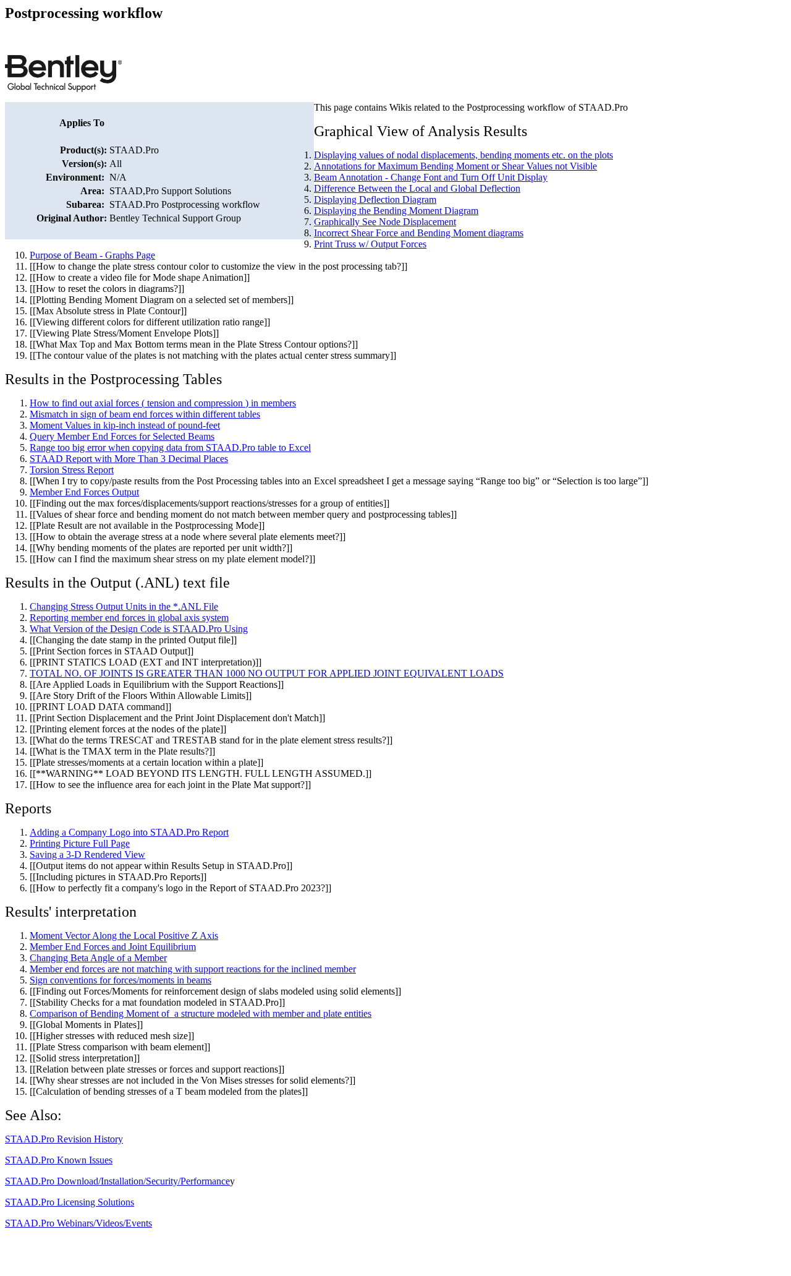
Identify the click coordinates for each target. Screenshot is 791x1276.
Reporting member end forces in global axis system (129, 617)
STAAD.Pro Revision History (64, 1139)
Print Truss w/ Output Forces (370, 244)
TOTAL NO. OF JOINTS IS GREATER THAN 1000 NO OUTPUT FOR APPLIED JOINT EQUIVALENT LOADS (267, 673)
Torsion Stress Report (72, 470)
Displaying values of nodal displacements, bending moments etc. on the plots (463, 155)
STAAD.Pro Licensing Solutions (69, 1202)
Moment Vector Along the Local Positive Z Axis (124, 935)
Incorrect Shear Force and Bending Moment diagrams (418, 233)
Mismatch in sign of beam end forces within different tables (145, 414)
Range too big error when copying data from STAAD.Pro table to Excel (170, 447)
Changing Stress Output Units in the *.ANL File (124, 606)
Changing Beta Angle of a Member (98, 958)
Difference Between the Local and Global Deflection (417, 188)
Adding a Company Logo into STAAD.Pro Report (129, 832)
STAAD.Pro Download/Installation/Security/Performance (117, 1181)
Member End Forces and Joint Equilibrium (113, 946)
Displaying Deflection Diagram (375, 199)
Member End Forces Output (84, 492)
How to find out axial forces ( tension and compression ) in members (163, 403)
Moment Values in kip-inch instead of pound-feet (125, 425)
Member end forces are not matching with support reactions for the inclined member (193, 969)
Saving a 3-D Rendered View (87, 854)
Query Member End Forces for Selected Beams (122, 436)
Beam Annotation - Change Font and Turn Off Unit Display (431, 177)
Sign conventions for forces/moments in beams (120, 980)
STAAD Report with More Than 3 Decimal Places (129, 458)
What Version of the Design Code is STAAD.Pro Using (139, 628)
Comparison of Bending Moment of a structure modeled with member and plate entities (200, 1013)
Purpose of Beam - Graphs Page (92, 255)
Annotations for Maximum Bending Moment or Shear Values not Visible (455, 166)
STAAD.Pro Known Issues (58, 1160)
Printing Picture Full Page (80, 843)
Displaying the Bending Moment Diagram (396, 210)
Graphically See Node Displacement (385, 221)
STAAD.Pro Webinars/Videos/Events (78, 1223)
